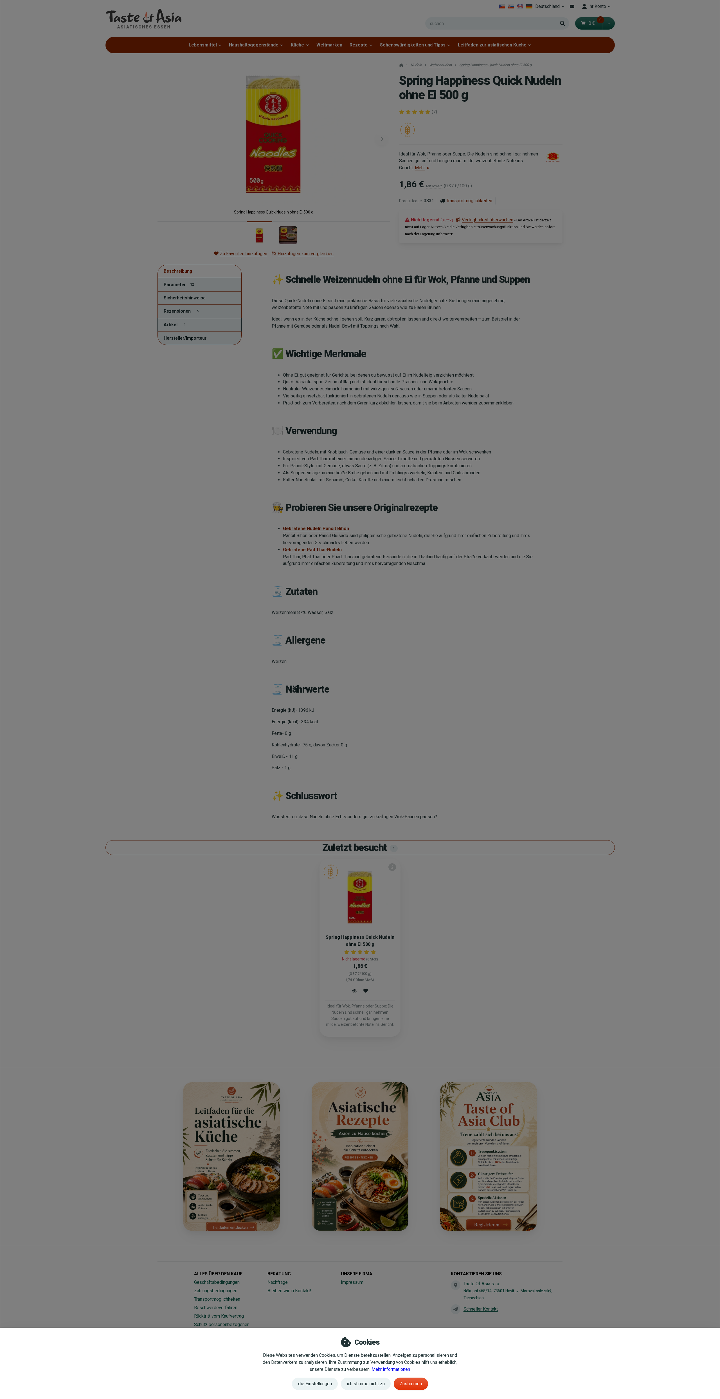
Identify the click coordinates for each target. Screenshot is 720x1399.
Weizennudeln (440, 65)
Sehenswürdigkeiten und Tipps (413, 45)
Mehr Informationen (391, 1369)
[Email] (572, 6)
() (434, 111)
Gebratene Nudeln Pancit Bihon (316, 528)
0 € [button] (595, 23)
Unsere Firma (356, 1273)
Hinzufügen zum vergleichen (306, 253)
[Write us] (455, 1309)
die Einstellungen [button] (315, 1383)
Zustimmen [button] (411, 1383)
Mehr (420, 167)
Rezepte (359, 45)
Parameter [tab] (179, 284)
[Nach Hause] (143, 18)
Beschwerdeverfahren (215, 1307)
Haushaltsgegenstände (253, 45)
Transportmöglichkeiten (469, 200)
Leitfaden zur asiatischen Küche (492, 45)
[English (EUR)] (520, 6)
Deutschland (550, 8)
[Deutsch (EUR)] (529, 6)
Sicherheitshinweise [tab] (185, 298)
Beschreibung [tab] (178, 271)
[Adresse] (455, 1285)
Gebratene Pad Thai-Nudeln (312, 549)
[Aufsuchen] (562, 23)
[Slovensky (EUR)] (511, 6)
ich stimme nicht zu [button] (366, 1383)
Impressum (352, 1282)
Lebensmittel (203, 45)
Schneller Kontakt (481, 1309)
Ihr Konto (597, 6)
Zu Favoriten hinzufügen (243, 253)
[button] (608, 23)
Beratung (279, 1273)
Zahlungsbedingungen (215, 1290)
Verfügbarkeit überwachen (487, 220)
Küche (297, 45)
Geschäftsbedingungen (217, 1282)
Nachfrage (277, 1282)
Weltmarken (329, 45)
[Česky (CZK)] (501, 6)
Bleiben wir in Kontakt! (289, 1290)
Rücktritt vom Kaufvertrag (219, 1316)
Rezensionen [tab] (181, 311)
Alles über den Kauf (218, 1273)
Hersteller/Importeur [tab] (185, 338)
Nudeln (416, 65)
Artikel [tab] (174, 325)
